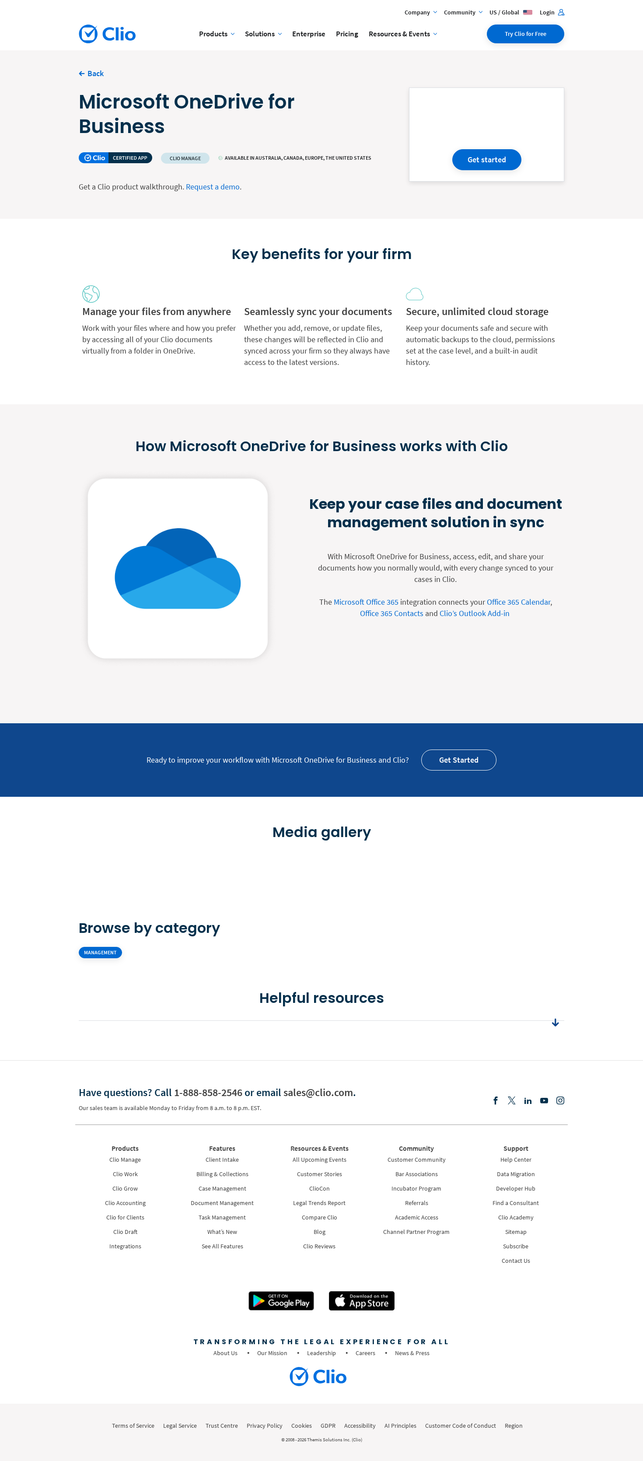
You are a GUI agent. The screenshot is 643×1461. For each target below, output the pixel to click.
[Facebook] (496, 1101)
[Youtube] (544, 1101)
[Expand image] (200, 865)
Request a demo (213, 187)
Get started (487, 159)
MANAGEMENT (100, 952)
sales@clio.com (318, 1092)
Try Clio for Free (525, 34)
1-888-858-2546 (208, 1092)
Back (95, 73)
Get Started (459, 760)
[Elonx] (512, 1101)
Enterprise (308, 34)
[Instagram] (560, 1101)
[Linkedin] (528, 1101)
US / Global (505, 12)
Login (548, 12)
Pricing (347, 34)
